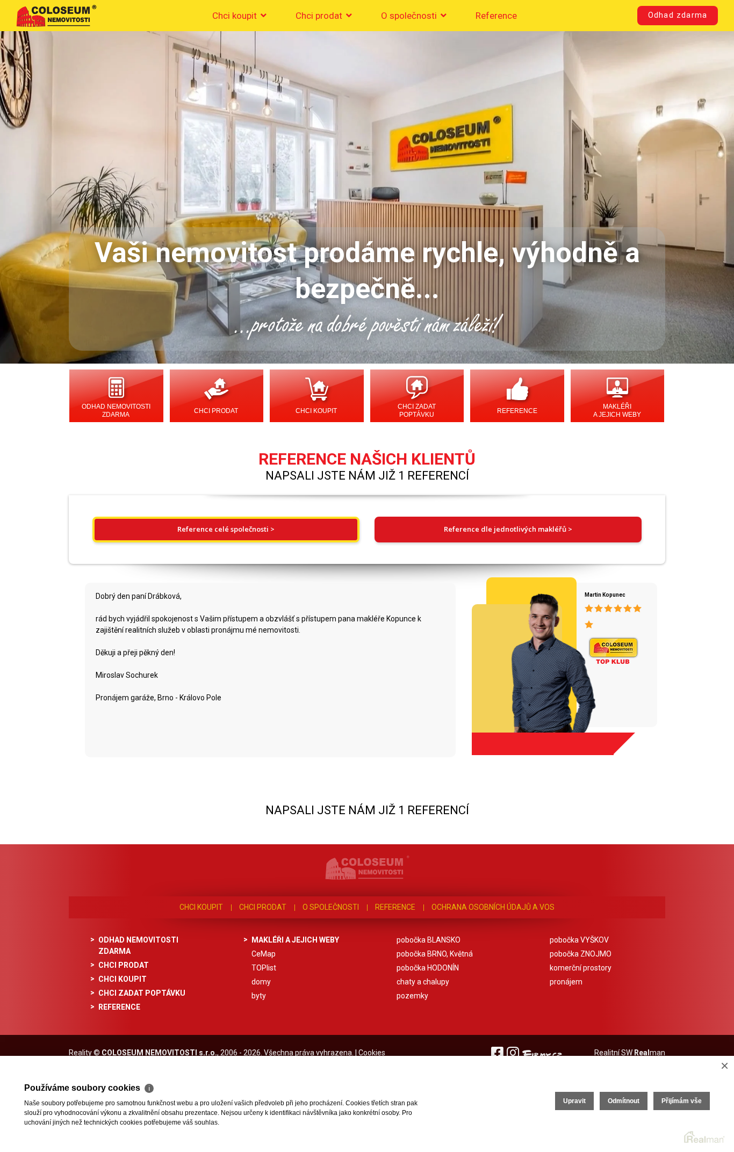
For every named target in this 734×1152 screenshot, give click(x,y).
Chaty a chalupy (423, 981)
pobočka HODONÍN (428, 967)
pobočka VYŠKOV (579, 940)
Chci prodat (320, 15)
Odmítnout (623, 1101)
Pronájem (566, 981)
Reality (80, 1052)
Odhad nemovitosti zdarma (116, 410)
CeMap (263, 954)
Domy (261, 981)
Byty (258, 995)
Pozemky (412, 995)
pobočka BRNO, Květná (435, 954)
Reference (496, 15)
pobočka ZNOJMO (580, 954)
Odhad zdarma (677, 15)
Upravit (574, 1101)
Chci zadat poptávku (417, 410)
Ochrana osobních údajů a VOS (493, 907)
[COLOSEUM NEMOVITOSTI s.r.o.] (56, 15)
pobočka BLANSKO (428, 940)
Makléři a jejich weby (617, 410)
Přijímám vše (681, 1101)
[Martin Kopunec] (527, 662)
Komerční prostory (580, 967)
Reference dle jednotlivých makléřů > (508, 529)
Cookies (371, 1052)
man (649, 1052)
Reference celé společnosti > (226, 529)
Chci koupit (235, 15)
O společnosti (410, 15)
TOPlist (263, 967)
